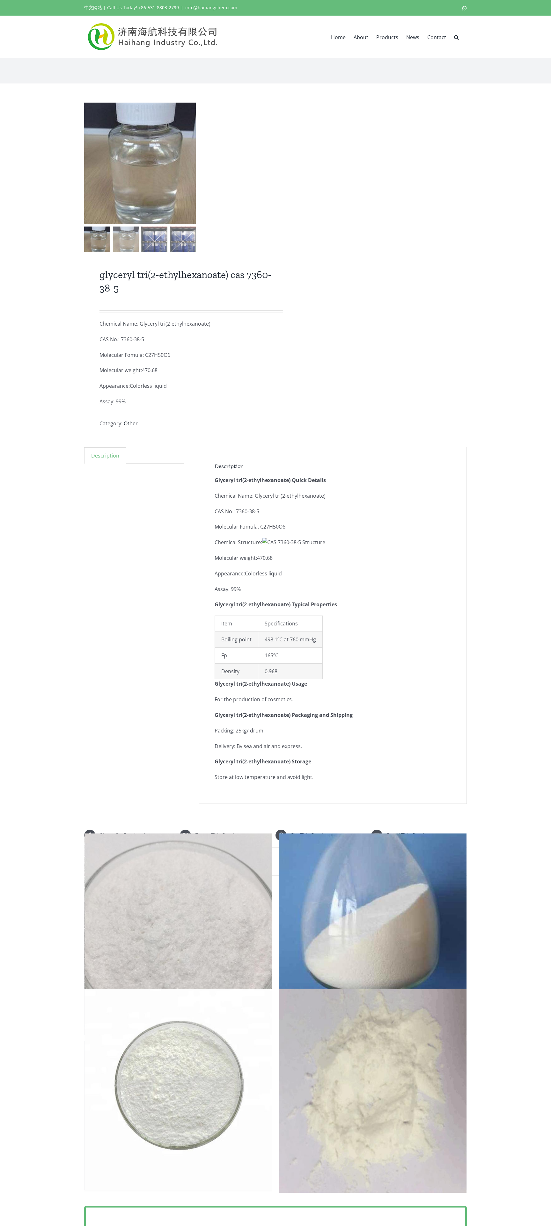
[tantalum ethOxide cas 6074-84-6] (178, 936)
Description (105, 455)
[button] (456, 37)
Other (131, 423)
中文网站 (93, 7)
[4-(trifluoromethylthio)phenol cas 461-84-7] (373, 936)
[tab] (105, 455)
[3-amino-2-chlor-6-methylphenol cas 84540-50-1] (178, 1091)
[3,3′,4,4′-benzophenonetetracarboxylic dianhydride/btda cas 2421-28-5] (373, 1091)
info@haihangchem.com (211, 7)
